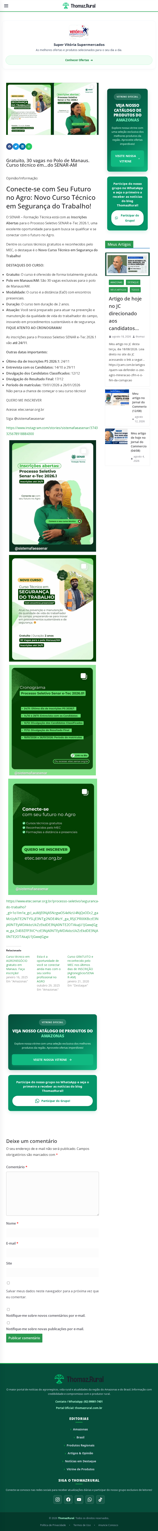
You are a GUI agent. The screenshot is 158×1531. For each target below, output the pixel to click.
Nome (12, 1223)
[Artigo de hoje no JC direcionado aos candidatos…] (127, 264)
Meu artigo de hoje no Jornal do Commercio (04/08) (138, 442)
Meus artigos (118, 289)
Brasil (80, 1437)
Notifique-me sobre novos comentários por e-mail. (45, 1315)
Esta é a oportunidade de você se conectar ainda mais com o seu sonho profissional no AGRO (49, 969)
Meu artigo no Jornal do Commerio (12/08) (139, 402)
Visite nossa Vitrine (50, 1060)
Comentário (16, 1167)
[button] (9, 146)
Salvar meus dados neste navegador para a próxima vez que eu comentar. (52, 1294)
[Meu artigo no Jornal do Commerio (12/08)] (117, 407)
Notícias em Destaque (80, 1461)
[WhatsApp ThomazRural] (89, 1499)
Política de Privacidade (53, 1525)
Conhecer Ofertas (79, 60)
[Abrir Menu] (6, 6)
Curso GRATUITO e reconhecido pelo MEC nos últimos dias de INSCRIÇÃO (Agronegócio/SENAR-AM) (80, 967)
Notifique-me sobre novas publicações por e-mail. (45, 1329)
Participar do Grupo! (55, 1101)
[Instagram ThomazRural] (57, 1499)
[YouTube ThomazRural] (79, 1499)
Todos (135, 289)
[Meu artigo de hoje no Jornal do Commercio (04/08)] (116, 447)
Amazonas (116, 282)
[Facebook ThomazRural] (68, 1499)
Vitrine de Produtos (80, 1469)
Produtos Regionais (80, 1445)
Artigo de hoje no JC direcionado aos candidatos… (125, 313)
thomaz (140, 336)
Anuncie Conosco (108, 1525)
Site (9, 1263)
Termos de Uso (82, 1525)
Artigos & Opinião (80, 1453)
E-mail (12, 1243)
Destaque (133, 282)
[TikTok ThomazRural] (100, 1499)
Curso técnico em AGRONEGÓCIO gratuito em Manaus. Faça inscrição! (18, 965)
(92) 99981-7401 (93, 1401)
